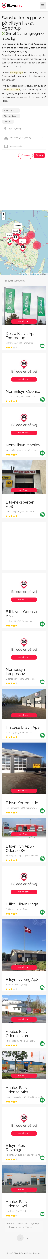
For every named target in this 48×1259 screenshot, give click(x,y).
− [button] (3, 217)
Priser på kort (10, 110)
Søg (41, 155)
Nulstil (27, 155)
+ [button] (3, 213)
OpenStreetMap (35, 274)
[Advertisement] (24, 184)
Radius (7, 122)
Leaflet (25, 274)
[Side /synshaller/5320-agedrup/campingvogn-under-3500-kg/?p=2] (28, 1237)
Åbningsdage (10, 116)
